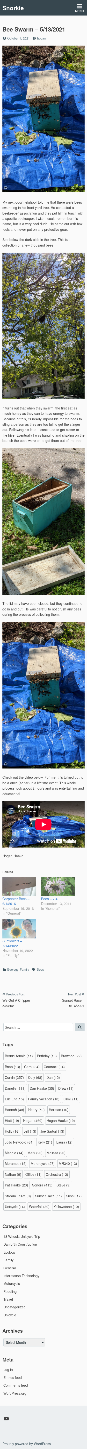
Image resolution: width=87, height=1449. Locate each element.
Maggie (14, 1152)
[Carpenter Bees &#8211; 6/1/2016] (19, 886)
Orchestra (57, 1174)
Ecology (13, 969)
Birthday (47, 1055)
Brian (12, 1066)
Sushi (74, 1195)
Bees (40, 969)
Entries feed (12, 1377)
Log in (8, 1369)
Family (24, 969)
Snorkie (13, 8)
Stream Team (18, 1195)
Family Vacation (43, 1099)
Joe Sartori (52, 1131)
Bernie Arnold (19, 1055)
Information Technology (21, 1275)
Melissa (56, 1152)
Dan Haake (42, 1088)
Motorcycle (43, 1163)
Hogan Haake (61, 1120)
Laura (64, 1142)
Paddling (10, 1291)
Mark (35, 1152)
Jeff (30, 1131)
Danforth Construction (20, 1244)
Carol (32, 1066)
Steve (64, 1185)
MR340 (68, 1163)
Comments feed (15, 1385)
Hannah (14, 1109)
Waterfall (39, 1206)
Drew (65, 1088)
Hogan (33, 1120)
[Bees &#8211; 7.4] (58, 886)
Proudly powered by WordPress (26, 1443)
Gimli (71, 1099)
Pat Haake (16, 1185)
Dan (53, 1077)
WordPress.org (14, 1393)
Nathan (13, 1174)
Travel (8, 1299)
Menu (79, 11)
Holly (12, 1131)
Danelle (15, 1088)
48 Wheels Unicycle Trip (21, 1236)
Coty (35, 1077)
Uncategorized (14, 1307)
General (9, 1267)
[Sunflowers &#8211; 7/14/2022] (19, 928)
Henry (36, 1109)
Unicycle (15, 1206)
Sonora (42, 1185)
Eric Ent (14, 1099)
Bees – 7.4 (49, 898)
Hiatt (12, 1120)
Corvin (14, 1077)
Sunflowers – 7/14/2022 (12, 943)
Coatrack (54, 1066)
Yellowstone (66, 1206)
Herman (58, 1109)
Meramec (16, 1163)
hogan (41, 38)
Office (33, 1174)
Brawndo (71, 1055)
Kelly (45, 1142)
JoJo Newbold (19, 1142)
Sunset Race (48, 1195)
